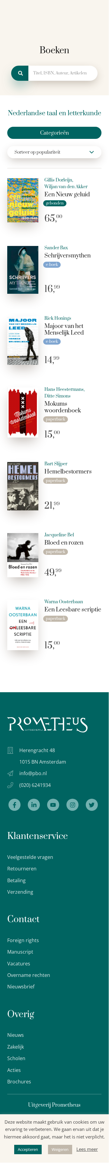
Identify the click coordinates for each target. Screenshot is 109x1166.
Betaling (16, 880)
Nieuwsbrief (20, 986)
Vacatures (18, 963)
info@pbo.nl (33, 773)
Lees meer (87, 1149)
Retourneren (22, 868)
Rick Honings (57, 318)
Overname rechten (28, 975)
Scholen (16, 1058)
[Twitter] (92, 805)
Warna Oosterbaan (63, 602)
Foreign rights (23, 940)
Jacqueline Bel (59, 535)
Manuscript (20, 951)
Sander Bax (56, 248)
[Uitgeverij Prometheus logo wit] (47, 724)
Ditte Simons (57, 396)
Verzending (20, 892)
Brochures (19, 1081)
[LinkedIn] (34, 805)
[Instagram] (72, 805)
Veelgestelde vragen (30, 857)
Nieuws (15, 1035)
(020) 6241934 (35, 785)
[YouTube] (53, 805)
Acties (14, 1070)
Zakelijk (15, 1046)
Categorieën (54, 133)
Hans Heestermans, (64, 390)
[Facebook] (14, 805)
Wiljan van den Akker (66, 187)
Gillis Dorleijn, (58, 180)
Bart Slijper (55, 464)
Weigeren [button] (60, 1149)
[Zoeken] (19, 73)
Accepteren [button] (28, 1149)
